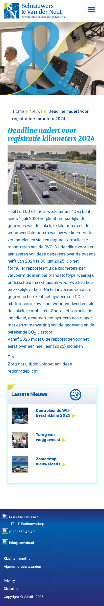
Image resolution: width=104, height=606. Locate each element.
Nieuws (36, 111)
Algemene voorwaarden (22, 566)
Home (18, 111)
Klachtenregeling (17, 558)
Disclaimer (12, 588)
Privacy (9, 581)
